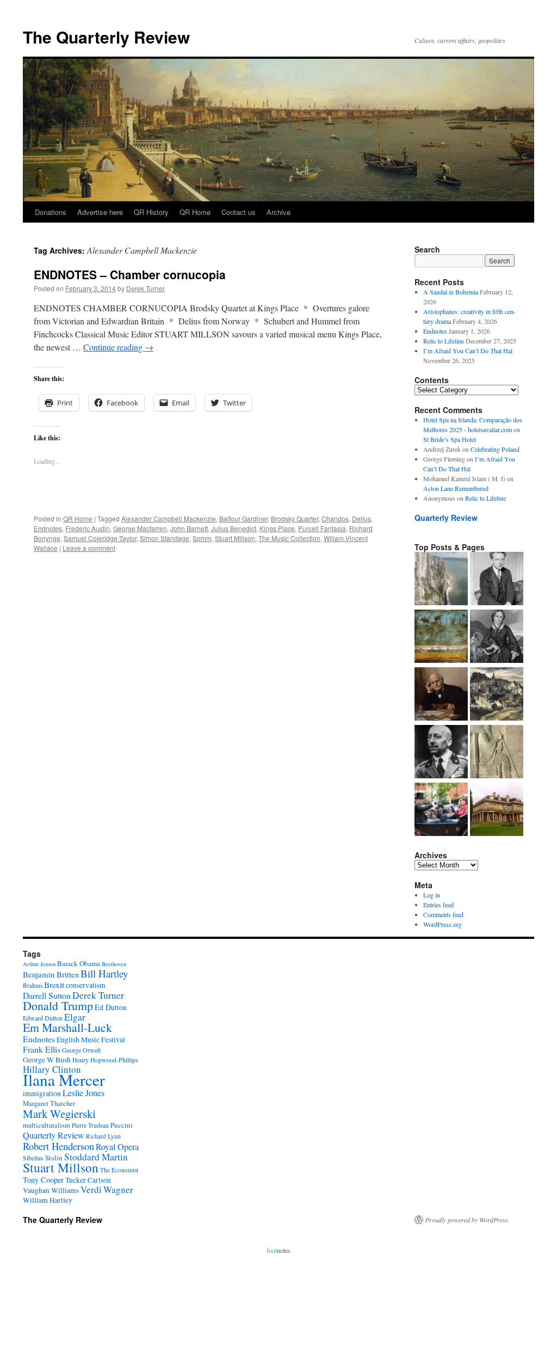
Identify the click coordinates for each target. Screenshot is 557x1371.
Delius (361, 518)
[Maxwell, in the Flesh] (496, 810)
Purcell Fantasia (322, 528)
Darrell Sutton (47, 995)
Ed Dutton (111, 1007)
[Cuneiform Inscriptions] (496, 752)
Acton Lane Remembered (455, 488)
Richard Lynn (103, 1136)
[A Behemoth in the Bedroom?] (441, 810)
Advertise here (100, 212)
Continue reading (118, 347)
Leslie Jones (83, 1093)
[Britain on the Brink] (441, 579)
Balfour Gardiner (243, 518)
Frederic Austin (87, 528)
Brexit (54, 984)
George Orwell (81, 1050)
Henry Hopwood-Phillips (105, 1059)
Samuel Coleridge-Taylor (100, 538)
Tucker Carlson (88, 1180)
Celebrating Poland (495, 449)
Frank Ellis (41, 1049)
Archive (278, 212)
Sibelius (33, 1157)
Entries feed (438, 904)
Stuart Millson (235, 538)
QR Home (195, 212)
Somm (202, 538)
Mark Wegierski (59, 1113)
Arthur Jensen (39, 964)
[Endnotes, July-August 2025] (496, 579)
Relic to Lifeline (443, 340)
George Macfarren (140, 528)
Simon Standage (164, 538)
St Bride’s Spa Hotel (449, 439)
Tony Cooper (43, 1180)
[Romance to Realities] (496, 695)
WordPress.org (442, 924)
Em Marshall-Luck (67, 1027)
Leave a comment (89, 547)
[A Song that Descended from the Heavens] (441, 637)
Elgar (74, 1017)
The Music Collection (289, 538)
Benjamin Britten (51, 974)
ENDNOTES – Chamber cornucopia (130, 274)
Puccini (121, 1125)
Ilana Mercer (64, 1079)
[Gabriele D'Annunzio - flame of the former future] (441, 752)
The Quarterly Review (106, 36)
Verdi (91, 1189)
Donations (50, 212)
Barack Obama (78, 963)
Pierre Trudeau (90, 1125)
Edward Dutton (43, 1017)
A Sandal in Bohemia (450, 291)
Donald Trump (58, 1005)
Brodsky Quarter (294, 518)
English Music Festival (91, 1039)
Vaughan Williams (51, 1190)
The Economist (119, 1170)
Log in (431, 894)
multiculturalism (46, 1125)
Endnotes (48, 528)
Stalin (54, 1158)
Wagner (118, 1189)
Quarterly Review (446, 517)
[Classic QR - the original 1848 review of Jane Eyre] (496, 637)
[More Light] (441, 695)
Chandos (335, 518)
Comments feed (443, 914)
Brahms (32, 985)
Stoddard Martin (96, 1157)
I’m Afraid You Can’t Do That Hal (467, 350)
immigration (42, 1093)
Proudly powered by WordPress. (467, 1219)
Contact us (238, 212)
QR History (151, 212)
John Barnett (189, 528)
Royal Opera (117, 1147)
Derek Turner (145, 288)
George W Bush (47, 1060)
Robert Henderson (58, 1146)
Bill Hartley (104, 973)
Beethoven (114, 964)
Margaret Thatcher (49, 1103)
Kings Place (277, 528)
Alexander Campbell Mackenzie (168, 518)
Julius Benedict (233, 528)
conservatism (86, 985)
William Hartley (47, 1200)
